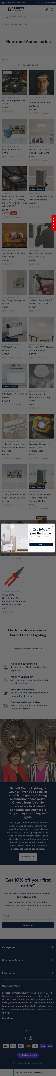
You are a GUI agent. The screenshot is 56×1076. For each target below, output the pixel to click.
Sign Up (41, 544)
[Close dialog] (53, 525)
